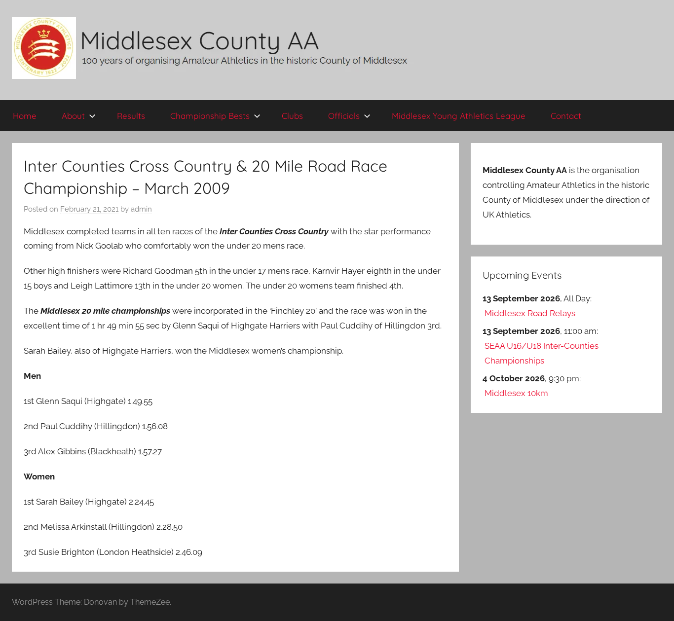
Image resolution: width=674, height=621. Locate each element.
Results (131, 115)
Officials (344, 115)
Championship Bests (210, 115)
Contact (566, 115)
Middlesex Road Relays (530, 313)
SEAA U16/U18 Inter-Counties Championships (542, 353)
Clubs (292, 115)
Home (25, 115)
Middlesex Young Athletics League (458, 115)
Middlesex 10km (516, 393)
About (73, 115)
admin (141, 209)
